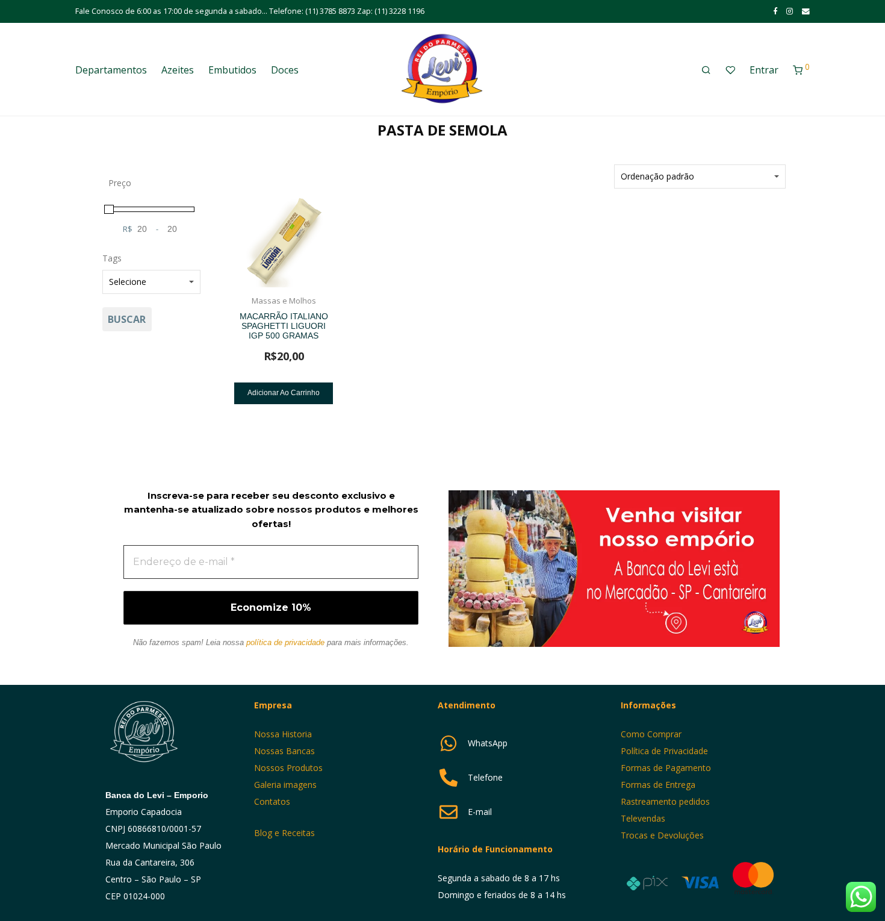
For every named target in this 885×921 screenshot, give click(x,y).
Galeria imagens (285, 784)
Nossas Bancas (284, 751)
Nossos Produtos (288, 767)
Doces (285, 69)
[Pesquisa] (706, 70)
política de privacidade (285, 642)
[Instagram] (789, 11)
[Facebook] (775, 11)
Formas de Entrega (658, 784)
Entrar (764, 69)
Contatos (272, 801)
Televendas (643, 818)
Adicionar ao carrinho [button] (283, 393)
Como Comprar (651, 734)
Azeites (177, 69)
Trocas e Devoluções (662, 835)
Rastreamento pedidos (665, 801)
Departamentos (111, 69)
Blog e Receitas (285, 832)
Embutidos (232, 69)
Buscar (127, 319)
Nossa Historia (283, 734)
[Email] (806, 11)
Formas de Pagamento (666, 767)
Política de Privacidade (664, 751)
